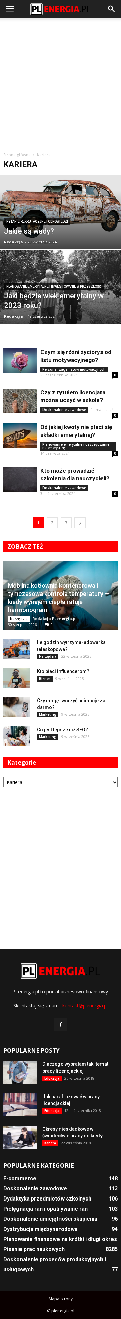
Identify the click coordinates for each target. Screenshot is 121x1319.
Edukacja (51, 1078)
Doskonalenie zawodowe (64, 409)
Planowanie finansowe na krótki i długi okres (60, 1239)
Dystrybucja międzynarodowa (40, 1229)
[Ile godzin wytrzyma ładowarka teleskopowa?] (16, 649)
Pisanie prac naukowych (34, 1249)
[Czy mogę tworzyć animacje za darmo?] (16, 707)
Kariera (50, 1143)
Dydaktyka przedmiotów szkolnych (47, 1198)
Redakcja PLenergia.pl (54, 618)
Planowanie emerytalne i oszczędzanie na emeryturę (75, 446)
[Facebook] (60, 1024)
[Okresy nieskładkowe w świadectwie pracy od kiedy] (20, 1137)
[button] (111, 9)
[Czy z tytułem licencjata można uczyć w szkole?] (20, 401)
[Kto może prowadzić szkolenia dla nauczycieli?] (20, 479)
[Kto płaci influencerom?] (16, 678)
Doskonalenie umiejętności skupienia (50, 1219)
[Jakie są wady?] (60, 208)
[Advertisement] (60, 82)
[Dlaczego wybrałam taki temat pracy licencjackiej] (20, 1072)
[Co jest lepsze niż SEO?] (16, 736)
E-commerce (19, 1178)
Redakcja (13, 241)
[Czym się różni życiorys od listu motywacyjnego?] (20, 360)
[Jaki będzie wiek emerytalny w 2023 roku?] (60, 298)
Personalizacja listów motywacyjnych (74, 369)
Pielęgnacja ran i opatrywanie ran (45, 1209)
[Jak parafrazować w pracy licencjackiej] (20, 1104)
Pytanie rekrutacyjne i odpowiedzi (37, 221)
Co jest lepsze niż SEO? (62, 729)
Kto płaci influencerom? (63, 671)
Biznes (45, 678)
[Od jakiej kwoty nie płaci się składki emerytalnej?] (20, 435)
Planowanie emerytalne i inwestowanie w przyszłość (54, 286)
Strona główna (17, 155)
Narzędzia (19, 618)
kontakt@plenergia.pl (85, 1005)
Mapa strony (61, 1299)
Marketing (47, 714)
